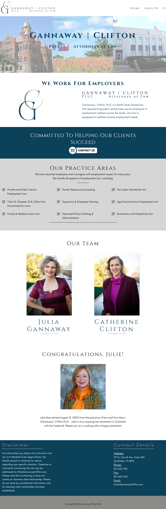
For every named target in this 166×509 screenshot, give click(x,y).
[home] (64, 8)
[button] (151, 8)
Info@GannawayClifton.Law (31, 471)
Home (135, 8)
